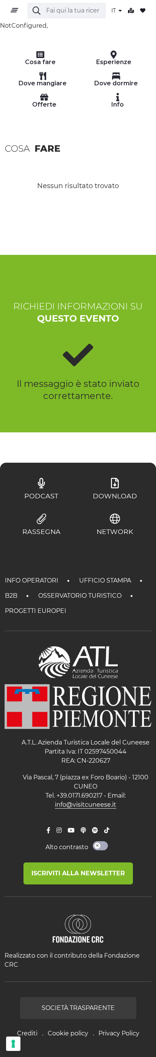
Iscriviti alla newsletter (78, 873)
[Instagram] (59, 830)
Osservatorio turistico (80, 595)
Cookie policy (68, 1033)
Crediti (27, 1033)
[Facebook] (48, 830)
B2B (12, 595)
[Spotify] (95, 830)
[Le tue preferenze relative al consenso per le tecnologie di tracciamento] (13, 1044)
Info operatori (32, 580)
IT (114, 10)
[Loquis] (83, 830)
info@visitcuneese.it (85, 804)
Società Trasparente (78, 1007)
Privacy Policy (118, 1033)
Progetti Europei (35, 610)
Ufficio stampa (106, 580)
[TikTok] (106, 830)
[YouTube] (71, 830)
